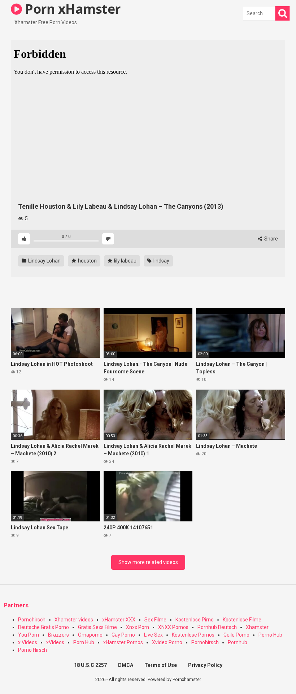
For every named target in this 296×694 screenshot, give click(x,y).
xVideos (55, 642)
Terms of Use (160, 665)
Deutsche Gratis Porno (43, 627)
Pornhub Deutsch (217, 627)
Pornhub (237, 642)
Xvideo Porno (167, 642)
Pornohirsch (31, 620)
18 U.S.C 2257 (90, 665)
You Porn (28, 635)
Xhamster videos (74, 620)
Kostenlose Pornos (193, 635)
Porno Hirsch (32, 650)
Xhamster (257, 627)
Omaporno (90, 635)
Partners (16, 605)
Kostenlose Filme (242, 620)
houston (87, 261)
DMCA (125, 665)
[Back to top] (272, 672)
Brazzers (58, 635)
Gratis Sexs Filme (97, 627)
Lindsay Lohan (44, 261)
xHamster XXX (118, 620)
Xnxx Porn (137, 627)
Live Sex (153, 635)
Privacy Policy (205, 665)
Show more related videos (148, 562)
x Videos (27, 642)
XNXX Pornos (173, 627)
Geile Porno (236, 635)
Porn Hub (83, 642)
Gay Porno (123, 635)
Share (270, 239)
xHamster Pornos (123, 642)
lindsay (160, 261)
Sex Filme (155, 620)
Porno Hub (270, 635)
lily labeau (124, 261)
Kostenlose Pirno (194, 620)
